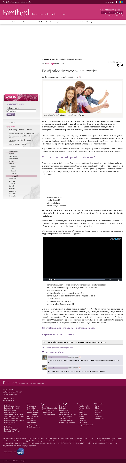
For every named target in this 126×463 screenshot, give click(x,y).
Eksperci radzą (32, 410)
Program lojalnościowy (67, 414)
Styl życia (24, 22)
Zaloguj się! (106, 13)
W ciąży (89, 22)
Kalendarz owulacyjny (12, 406)
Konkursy (15, 22)
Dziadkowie (12, 178)
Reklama (62, 408)
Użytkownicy (32, 425)
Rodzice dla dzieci (10, 429)
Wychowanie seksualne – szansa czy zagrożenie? (20, 130)
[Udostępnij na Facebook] (118, 66)
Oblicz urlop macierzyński (13, 414)
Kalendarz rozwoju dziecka (14, 420)
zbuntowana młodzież (83, 342)
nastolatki (68, 342)
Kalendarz (8, 427)
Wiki (97, 414)
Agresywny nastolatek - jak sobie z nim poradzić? (21, 140)
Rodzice (33, 22)
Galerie (98, 412)
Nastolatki (14, 176)
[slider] (79, 279)
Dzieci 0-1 (14, 166)
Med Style (12, 196)
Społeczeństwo (48, 410)
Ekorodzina (31, 408)
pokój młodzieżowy (55, 342)
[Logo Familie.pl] (16, 13)
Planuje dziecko (14, 158)
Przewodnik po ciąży (12, 408)
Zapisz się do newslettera (115, 15)
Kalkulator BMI (10, 423)
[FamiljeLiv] (121, 2)
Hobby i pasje (47, 412)
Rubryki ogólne (33, 412)
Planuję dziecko (78, 22)
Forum (97, 406)
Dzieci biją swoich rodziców (17, 144)
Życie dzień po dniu (49, 408)
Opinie (44, 406)
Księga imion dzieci (11, 418)
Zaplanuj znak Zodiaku (12, 431)
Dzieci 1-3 (14, 168)
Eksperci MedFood (86, 425)
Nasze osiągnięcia (66, 420)
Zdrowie (67, 22)
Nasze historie (13, 151)
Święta (81, 416)
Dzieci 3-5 (14, 171)
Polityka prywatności (67, 423)
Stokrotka (52, 368)
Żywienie (12, 183)
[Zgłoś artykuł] (80, 77)
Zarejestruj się (117, 13)
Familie (6, 22)
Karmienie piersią (56, 22)
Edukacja (7, 425)
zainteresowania (99, 342)
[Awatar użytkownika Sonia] (44, 357)
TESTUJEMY (42, 22)
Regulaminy (63, 410)
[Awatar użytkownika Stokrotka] (44, 367)
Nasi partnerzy (64, 418)
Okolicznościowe (48, 414)
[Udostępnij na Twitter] (122, 66)
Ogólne (11, 153)
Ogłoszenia (31, 406)
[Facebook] (117, 2)
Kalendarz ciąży (10, 410)
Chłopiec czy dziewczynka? (14, 416)
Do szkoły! (12, 191)
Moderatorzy (64, 412)
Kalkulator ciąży (10, 412)
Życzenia (98, 416)
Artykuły (12, 122)
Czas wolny (12, 193)
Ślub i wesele (13, 156)
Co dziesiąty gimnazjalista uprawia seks (21, 133)
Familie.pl (50, 64)
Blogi (97, 408)
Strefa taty (31, 423)
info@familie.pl (8, 400)
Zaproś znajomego (66, 416)
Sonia (50, 357)
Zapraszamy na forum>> (58, 334)
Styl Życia (82, 420)
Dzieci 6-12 (14, 173)
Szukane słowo (13, 108)
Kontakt (62, 406)
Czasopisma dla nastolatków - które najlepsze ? (20, 136)
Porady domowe (33, 427)
